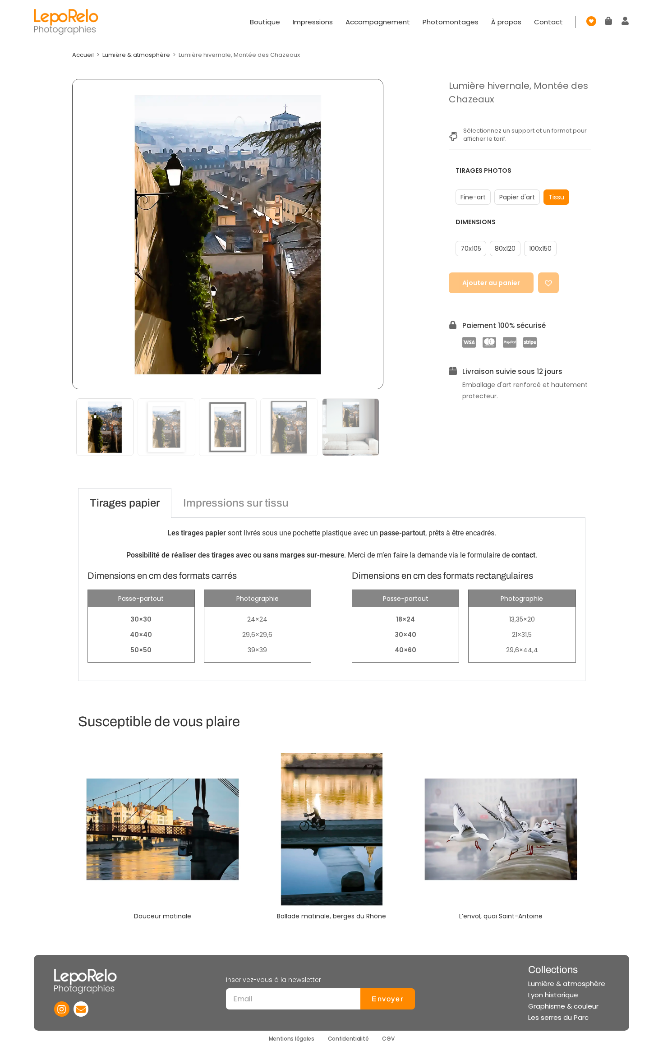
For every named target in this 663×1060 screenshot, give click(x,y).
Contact (548, 22)
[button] (548, 282)
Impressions (313, 22)
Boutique (265, 22)
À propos (506, 22)
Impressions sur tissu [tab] (236, 503)
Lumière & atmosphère (136, 55)
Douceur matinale (162, 916)
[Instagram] (61, 1009)
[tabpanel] (331, 600)
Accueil (83, 55)
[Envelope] (81, 1009)
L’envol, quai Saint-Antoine (501, 916)
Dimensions (476, 221)
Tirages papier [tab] (125, 503)
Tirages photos (483, 170)
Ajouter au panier (491, 282)
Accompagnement (377, 22)
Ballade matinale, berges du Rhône (331, 916)
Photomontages (451, 22)
